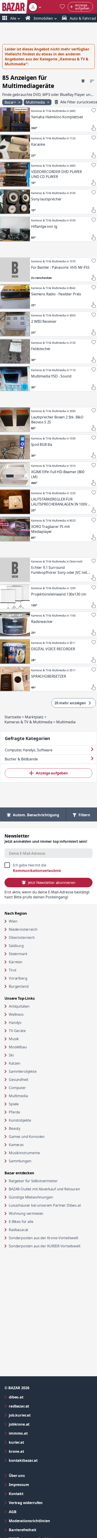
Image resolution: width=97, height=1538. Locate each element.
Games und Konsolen (27, 1136)
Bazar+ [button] (11, 102)
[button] (34, 7)
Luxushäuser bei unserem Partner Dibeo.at (50, 1205)
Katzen (14, 1063)
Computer (17, 1087)
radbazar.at (37, 1406)
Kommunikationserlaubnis (37, 870)
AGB (31, 1511)
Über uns (17, 1475)
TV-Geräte (17, 1030)
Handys (15, 1022)
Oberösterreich (22, 937)
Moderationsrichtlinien (29, 1520)
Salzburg (16, 945)
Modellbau (18, 1046)
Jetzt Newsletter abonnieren (51, 882)
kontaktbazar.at (41, 1460)
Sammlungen (20, 1160)
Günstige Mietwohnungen (48, 1197)
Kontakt (16, 1493)
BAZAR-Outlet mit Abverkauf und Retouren (50, 1188)
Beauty (14, 1128)
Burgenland (18, 986)
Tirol (12, 970)
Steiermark (18, 953)
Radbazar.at (36, 1229)
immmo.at (36, 1433)
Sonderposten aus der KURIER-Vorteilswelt (50, 1245)
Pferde (14, 1112)
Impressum (37, 1484)
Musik (14, 1038)
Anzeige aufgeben (52, 773)
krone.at (34, 1451)
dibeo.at (34, 1397)
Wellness (16, 1014)
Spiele (14, 1103)
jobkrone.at (37, 1424)
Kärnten (15, 961)
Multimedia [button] (36, 102)
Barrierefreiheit (40, 1529)
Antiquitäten (19, 1006)
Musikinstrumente (24, 1152)
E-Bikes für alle (38, 1221)
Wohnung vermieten (43, 1213)
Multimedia (18, 1095)
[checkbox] (48, 867)
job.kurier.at (38, 1415)
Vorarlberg (18, 978)
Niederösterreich (23, 929)
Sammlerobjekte (23, 1071)
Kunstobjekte (20, 1120)
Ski (11, 1055)
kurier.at (34, 1442)
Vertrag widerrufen (26, 1502)
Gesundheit (18, 1079)
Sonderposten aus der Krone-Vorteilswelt (50, 1237)
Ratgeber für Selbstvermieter (50, 1180)
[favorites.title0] (62, 7)
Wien (13, 921)
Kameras (16, 1144)
